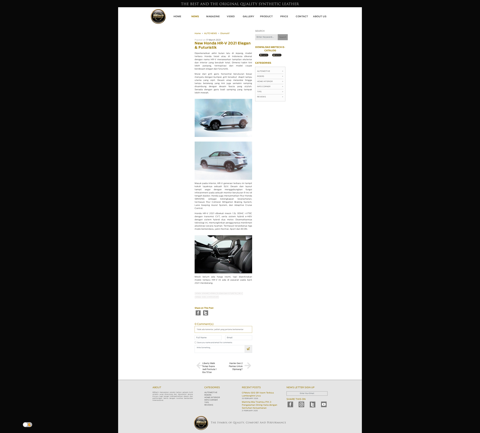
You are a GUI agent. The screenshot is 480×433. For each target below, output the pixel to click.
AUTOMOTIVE (210, 392)
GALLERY (248, 16)
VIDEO (231, 16)
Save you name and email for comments (214, 343)
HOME (177, 16)
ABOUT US (319, 16)
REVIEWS (208, 405)
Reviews (270, 97)
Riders (270, 76)
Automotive (270, 71)
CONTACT (302, 16)
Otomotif (224, 33)
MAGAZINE (213, 16)
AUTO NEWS (210, 33)
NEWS (195, 16)
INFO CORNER (211, 400)
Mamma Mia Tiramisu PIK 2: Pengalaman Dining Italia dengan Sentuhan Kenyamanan (259, 405)
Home (198, 33)
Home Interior (270, 81)
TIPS (206, 402)
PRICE (284, 16)
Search (282, 37)
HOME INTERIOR (212, 397)
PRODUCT (266, 16)
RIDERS (208, 395)
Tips (270, 92)
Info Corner (270, 86)
